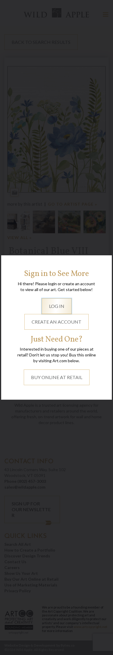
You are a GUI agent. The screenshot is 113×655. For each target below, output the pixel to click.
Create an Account (56, 321)
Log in (56, 306)
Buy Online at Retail (56, 377)
